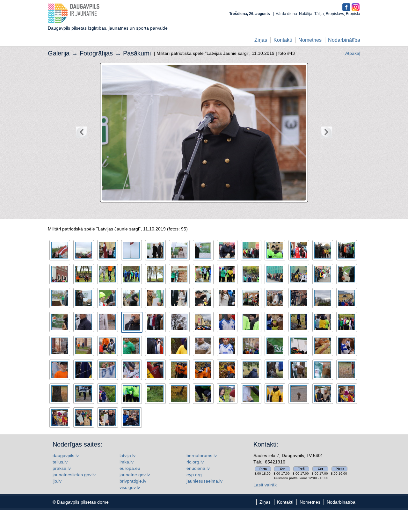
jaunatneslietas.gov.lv (74, 474)
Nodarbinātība (344, 40)
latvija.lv (127, 455)
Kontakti (282, 40)
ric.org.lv (195, 461)
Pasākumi (137, 53)
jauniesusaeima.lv (204, 481)
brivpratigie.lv (133, 481)
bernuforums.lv (201, 455)
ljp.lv (57, 481)
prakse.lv (62, 468)
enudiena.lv (198, 468)
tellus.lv (60, 461)
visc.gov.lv (130, 487)
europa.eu (130, 468)
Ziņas (260, 40)
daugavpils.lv (66, 455)
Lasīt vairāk (265, 484)
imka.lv (127, 461)
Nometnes (310, 40)
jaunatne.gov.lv (135, 474)
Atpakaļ (352, 53)
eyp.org (194, 474)
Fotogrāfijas (96, 53)
